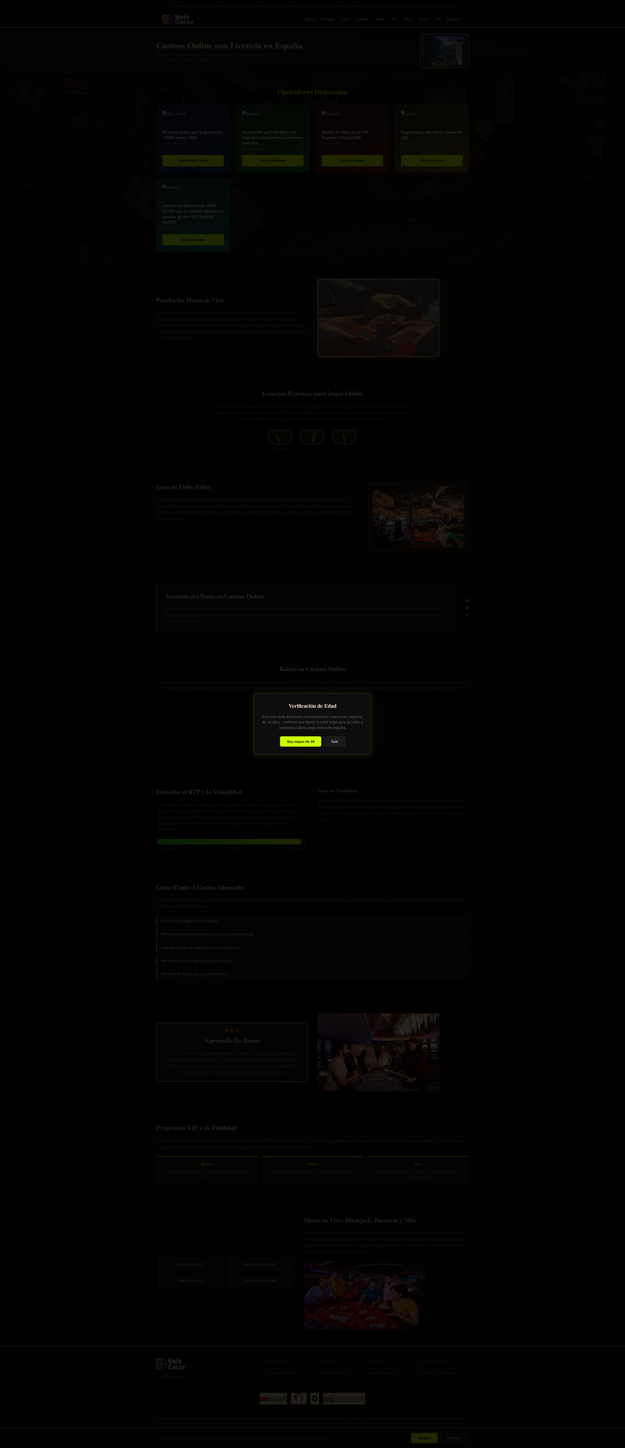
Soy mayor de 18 (300, 741)
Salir (334, 741)
